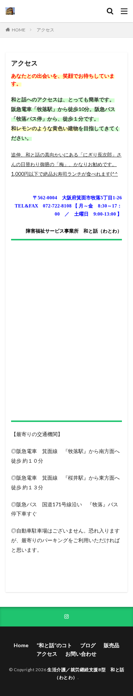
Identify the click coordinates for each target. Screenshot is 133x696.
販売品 (111, 645)
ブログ (88, 645)
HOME (18, 30)
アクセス (45, 30)
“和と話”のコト (54, 645)
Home (21, 645)
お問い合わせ (80, 654)
